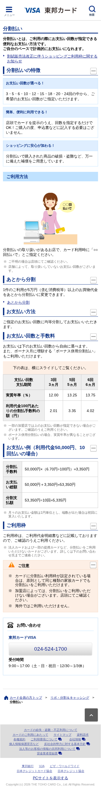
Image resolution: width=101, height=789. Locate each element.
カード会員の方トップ (26, 698)
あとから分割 (18, 302)
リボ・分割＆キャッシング (69, 698)
